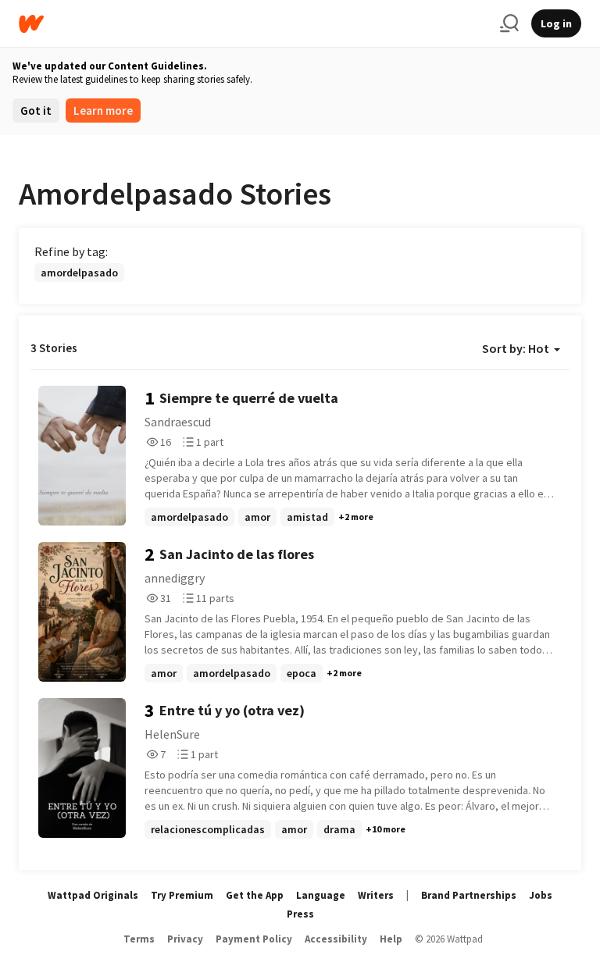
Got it (36, 110)
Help (391, 939)
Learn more (103, 110)
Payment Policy (254, 939)
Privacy (185, 939)
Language (320, 895)
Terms (139, 939)
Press (300, 914)
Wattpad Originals (93, 895)
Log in (556, 23)
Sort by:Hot (515, 348)
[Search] (509, 23)
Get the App (255, 895)
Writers (376, 895)
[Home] (253, 24)
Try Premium (182, 895)
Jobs (540, 895)
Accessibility (336, 939)
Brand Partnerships (468, 895)
